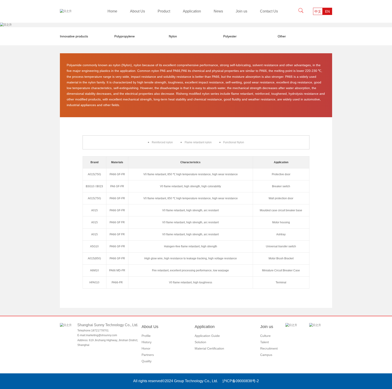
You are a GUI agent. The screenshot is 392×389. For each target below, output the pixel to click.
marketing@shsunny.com (101, 335)
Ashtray (281, 234)
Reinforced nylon (162, 142)
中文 (317, 11)
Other (282, 36)
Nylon (173, 36)
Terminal (281, 282)
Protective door (281, 174)
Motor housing (281, 222)
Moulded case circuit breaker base (281, 210)
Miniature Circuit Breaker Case (281, 270)
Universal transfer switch (281, 246)
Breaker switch (281, 186)
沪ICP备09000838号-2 (240, 381)
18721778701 (100, 330)
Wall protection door (281, 198)
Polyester (230, 36)
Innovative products (74, 36)
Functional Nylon (233, 142)
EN (327, 11)
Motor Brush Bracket (281, 258)
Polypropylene (124, 36)
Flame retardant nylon (198, 142)
